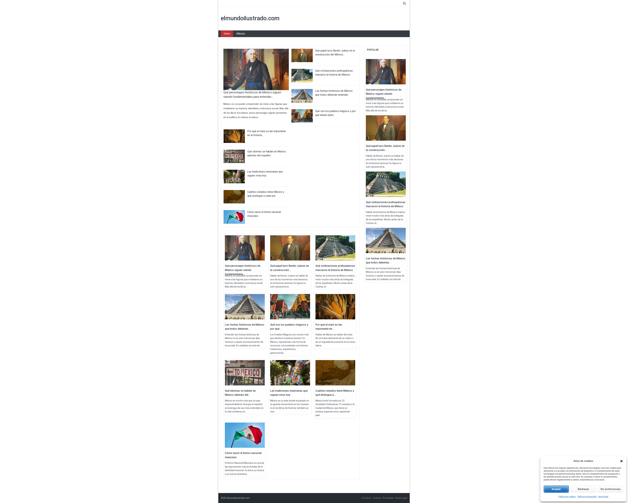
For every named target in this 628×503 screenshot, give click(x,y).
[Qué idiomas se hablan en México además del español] (245, 372)
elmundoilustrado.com (250, 18)
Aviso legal (603, 496)
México (240, 33)
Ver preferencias (610, 489)
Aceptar (556, 489)
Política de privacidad (587, 496)
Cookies (377, 498)
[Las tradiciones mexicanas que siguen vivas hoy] (290, 372)
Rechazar (583, 489)
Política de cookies (567, 496)
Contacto (366, 498)
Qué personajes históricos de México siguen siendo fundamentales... (242, 270)
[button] (621, 461)
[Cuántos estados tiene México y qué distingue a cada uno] (335, 372)
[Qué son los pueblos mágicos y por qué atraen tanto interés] (290, 306)
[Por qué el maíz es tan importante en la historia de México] (335, 306)
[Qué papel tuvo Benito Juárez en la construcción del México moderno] (290, 247)
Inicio (227, 33)
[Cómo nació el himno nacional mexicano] (245, 435)
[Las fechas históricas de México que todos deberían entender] (245, 306)
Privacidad (388, 498)
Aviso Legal (401, 498)
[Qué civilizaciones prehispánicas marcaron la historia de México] (335, 247)
